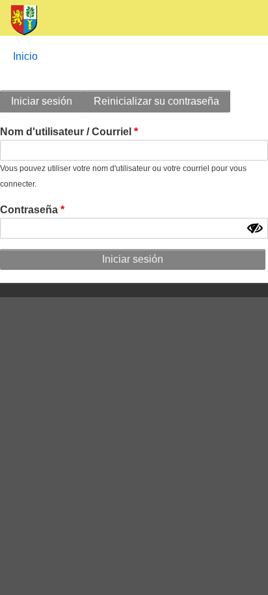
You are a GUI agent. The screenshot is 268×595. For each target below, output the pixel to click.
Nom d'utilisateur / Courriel (65, 131)
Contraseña (29, 209)
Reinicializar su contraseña (156, 101)
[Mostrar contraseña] (255, 228)
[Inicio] (19, 20)
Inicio (25, 56)
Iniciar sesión (41, 101)
